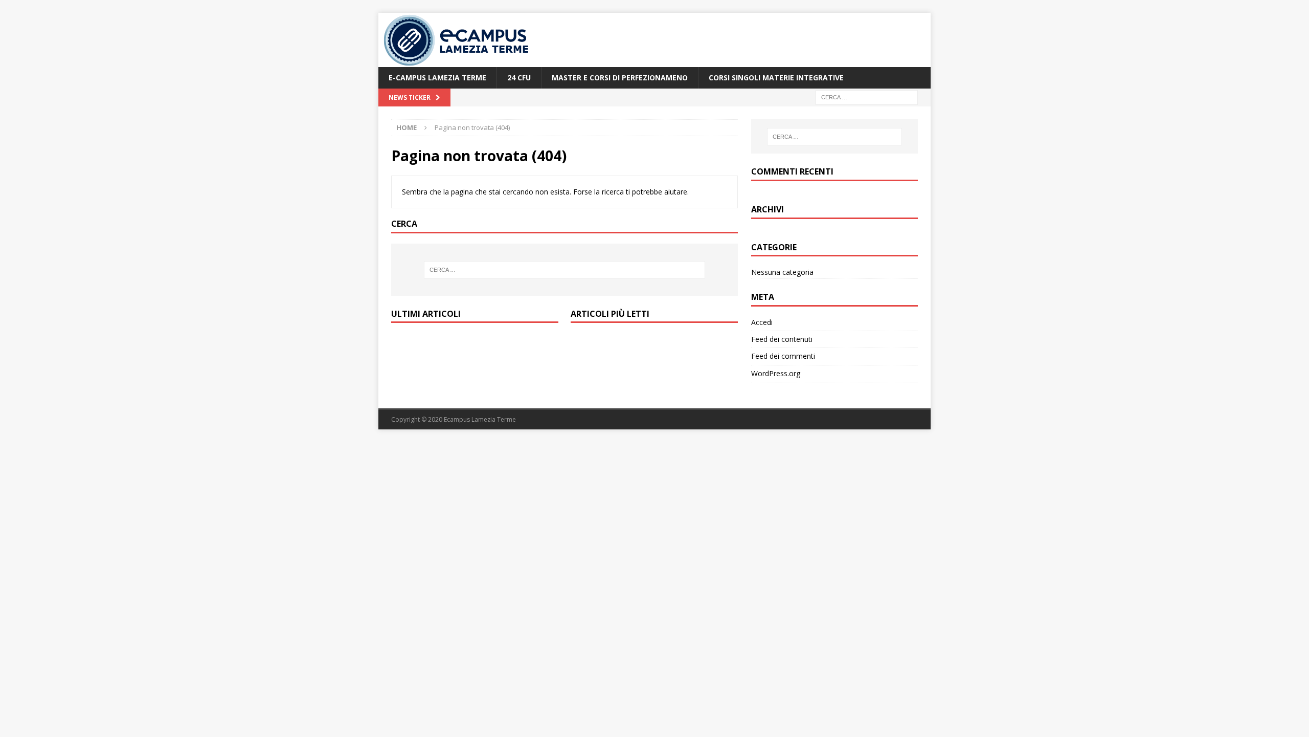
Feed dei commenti (783, 356)
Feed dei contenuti (782, 339)
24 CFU (519, 77)
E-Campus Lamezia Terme (437, 77)
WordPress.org (775, 373)
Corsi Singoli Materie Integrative (776, 77)
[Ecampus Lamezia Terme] (457, 61)
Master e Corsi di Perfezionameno (620, 77)
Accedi (762, 322)
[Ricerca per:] (867, 97)
